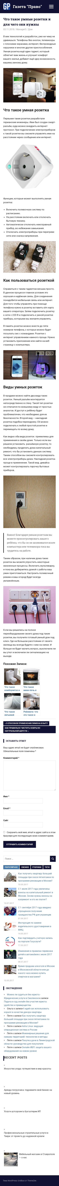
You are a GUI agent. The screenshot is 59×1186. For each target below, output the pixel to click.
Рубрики (36, 867)
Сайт (5, 820)
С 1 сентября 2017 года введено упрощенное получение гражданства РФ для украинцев (34, 911)
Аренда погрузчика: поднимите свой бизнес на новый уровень (28, 1092)
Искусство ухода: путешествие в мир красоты (27, 1068)
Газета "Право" (27, 6)
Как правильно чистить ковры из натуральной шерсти (22, 729)
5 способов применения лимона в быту (27, 723)
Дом (30, 29)
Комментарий (11, 758)
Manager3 (21, 29)
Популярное (11, 867)
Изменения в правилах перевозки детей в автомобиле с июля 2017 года (35, 954)
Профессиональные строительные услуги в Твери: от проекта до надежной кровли (26, 1134)
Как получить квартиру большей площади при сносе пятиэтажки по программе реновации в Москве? (36, 877)
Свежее (25, 867)
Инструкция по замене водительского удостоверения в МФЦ (34, 926)
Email (6, 808)
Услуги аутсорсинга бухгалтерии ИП (22, 1111)
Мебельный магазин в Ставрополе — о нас (37, 1156)
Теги (47, 867)
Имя (6, 796)
